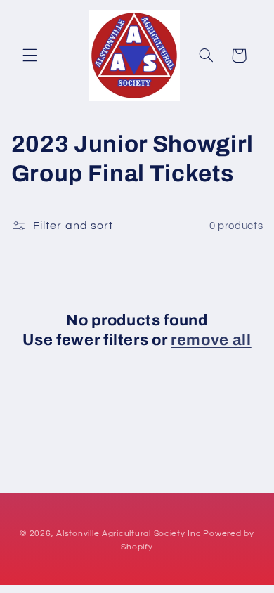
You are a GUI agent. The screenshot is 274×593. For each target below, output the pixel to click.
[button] (29, 55)
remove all (211, 340)
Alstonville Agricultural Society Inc (128, 533)
